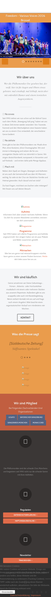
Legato (12, 417)
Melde (44, 256)
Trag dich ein (25, 560)
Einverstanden (7, 592)
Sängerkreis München (17, 423)
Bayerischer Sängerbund (31, 417)
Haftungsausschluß (25, 521)
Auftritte (25, 211)
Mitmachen (25, 250)
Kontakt (25, 317)
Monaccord (38, 423)
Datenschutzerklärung (25, 515)
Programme (26, 231)
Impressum (36, 595)
